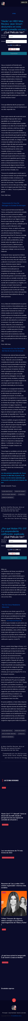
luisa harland (12, 1013)
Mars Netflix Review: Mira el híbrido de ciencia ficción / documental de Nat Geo (12, 509)
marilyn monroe (7, 497)
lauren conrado (21, 1013)
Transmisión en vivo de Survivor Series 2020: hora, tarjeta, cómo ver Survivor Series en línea (15, 516)
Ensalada (5, 962)
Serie (19, 45)
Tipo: (8, 45)
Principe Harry (20, 491)
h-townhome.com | (16, 1016)
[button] (24, 2)
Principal (4, 1013)
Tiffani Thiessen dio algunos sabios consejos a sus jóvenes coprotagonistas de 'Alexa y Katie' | (14, 921)
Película (14, 45)
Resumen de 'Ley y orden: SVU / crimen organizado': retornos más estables (13, 886)
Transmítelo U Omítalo (8, 857)
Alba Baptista (7, 491)
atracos (21, 494)
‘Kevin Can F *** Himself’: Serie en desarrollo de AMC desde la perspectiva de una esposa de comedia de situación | (13, 817)
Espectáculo (14, 53)
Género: (3, 41)
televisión (5, 824)
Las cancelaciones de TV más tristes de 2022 (12, 852)
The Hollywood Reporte (13, 620)
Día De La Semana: (4, 36)
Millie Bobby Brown (8, 494)
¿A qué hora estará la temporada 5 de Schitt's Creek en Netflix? (13, 956)
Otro (14, 13)
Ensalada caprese (7, 988)
